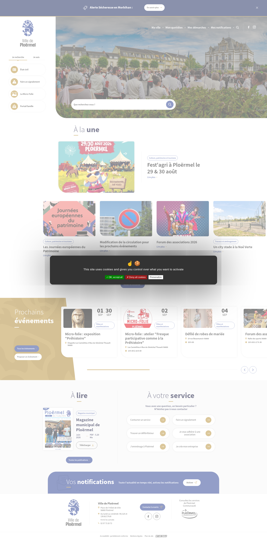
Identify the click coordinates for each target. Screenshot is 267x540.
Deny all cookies (137, 277)
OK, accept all (115, 277)
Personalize (156, 277)
